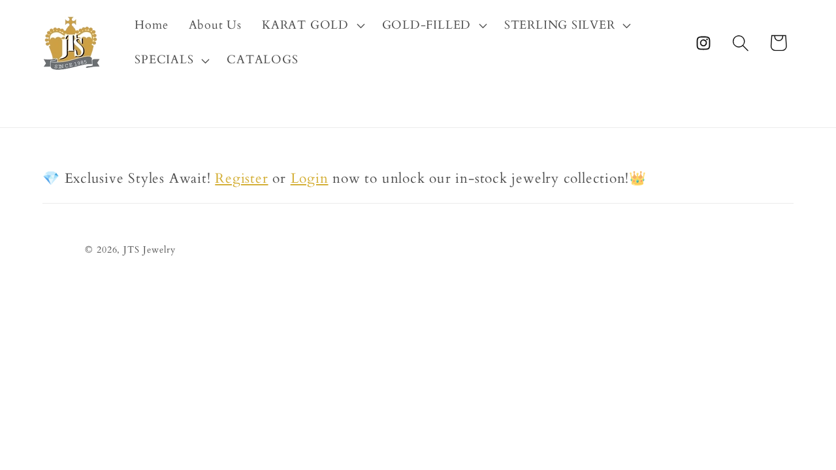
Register (241, 178)
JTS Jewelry (149, 249)
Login (310, 178)
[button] (312, 25)
